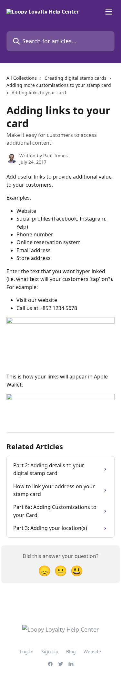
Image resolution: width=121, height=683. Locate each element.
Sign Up (49, 651)
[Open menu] (109, 12)
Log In (27, 651)
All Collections (21, 78)
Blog (71, 651)
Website (92, 651)
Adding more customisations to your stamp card (58, 85)
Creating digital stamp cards (75, 78)
